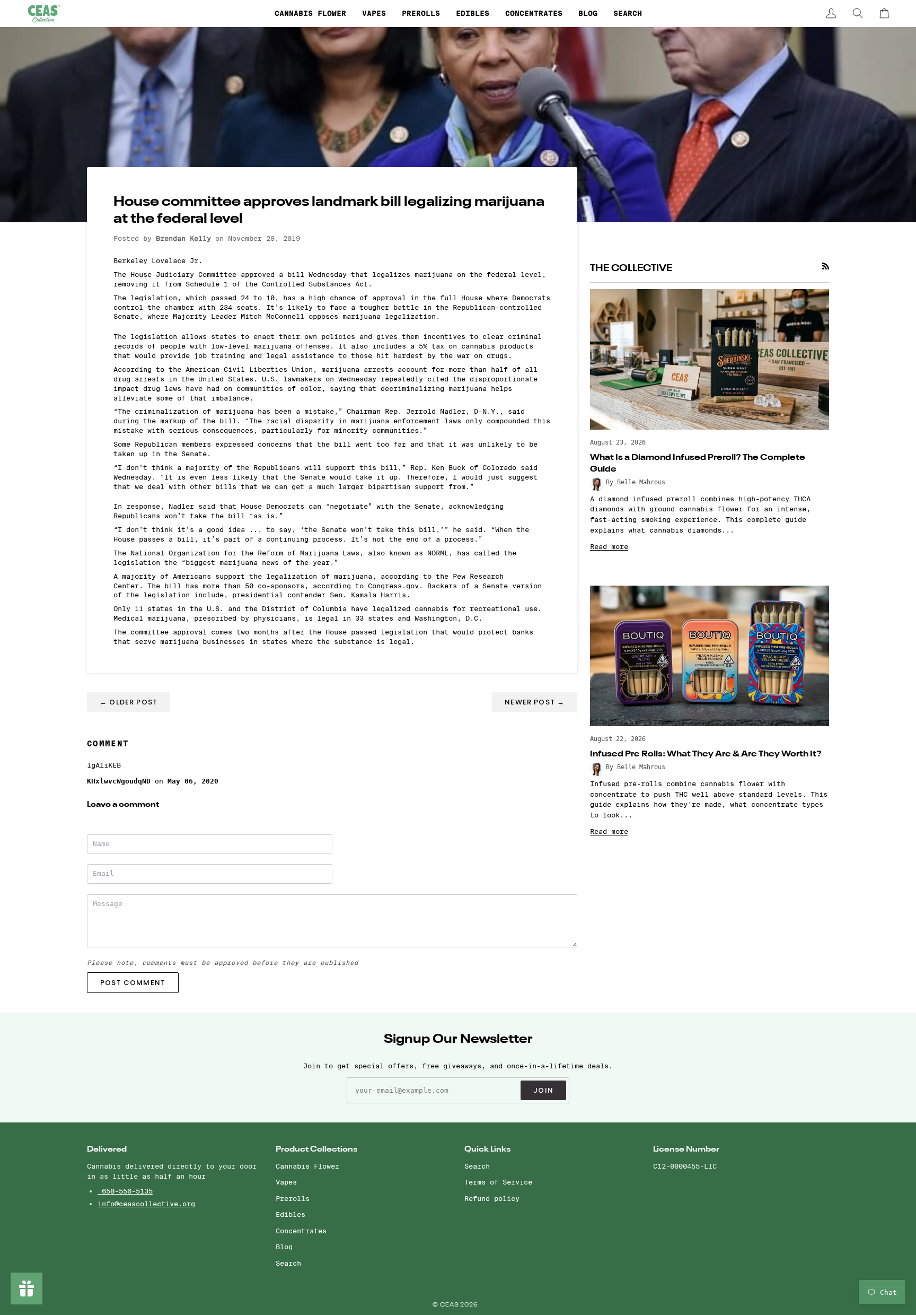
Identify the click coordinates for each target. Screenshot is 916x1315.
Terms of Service (498, 1182)
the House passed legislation (368, 631)
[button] (310, 13)
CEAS (450, 1305)
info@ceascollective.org (146, 1203)
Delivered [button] (107, 1149)
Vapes (286, 1182)
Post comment (132, 983)
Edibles (290, 1214)
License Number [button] (686, 1149)
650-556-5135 (125, 1191)
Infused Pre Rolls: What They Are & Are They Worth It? (706, 754)
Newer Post (535, 702)
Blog (284, 1246)
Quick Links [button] (487, 1149)
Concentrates (301, 1230)
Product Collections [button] (316, 1149)
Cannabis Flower (307, 1166)
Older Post (128, 702)
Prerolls (293, 1198)
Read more (609, 546)
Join (543, 1090)
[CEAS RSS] (825, 266)
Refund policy (491, 1198)
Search (288, 1263)
